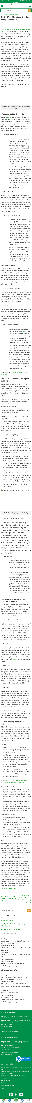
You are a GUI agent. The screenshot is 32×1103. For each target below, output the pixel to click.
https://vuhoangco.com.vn (7, 1033)
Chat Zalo (10, 1102)
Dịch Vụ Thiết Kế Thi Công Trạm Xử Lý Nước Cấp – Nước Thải (15, 925)
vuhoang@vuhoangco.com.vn (10, 0)
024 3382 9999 (23, 0)
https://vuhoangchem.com (7, 1085)
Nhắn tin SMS (28, 1102)
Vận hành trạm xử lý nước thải (10, 929)
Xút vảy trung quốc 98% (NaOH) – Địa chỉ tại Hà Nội (8, 899)
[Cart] (30, 6)
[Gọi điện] (16, 1100)
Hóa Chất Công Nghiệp (7, 14)
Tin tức (17, 14)
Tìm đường (3, 1102)
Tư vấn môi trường (7, 920)
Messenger (22, 1102)
